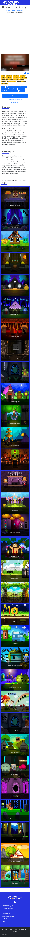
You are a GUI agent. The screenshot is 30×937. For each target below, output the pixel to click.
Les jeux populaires (8, 908)
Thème (9, 89)
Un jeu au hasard (7, 911)
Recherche (15, 77)
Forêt (14, 81)
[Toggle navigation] (27, 2)
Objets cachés (23, 77)
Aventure (23, 75)
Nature (3, 77)
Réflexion (9, 77)
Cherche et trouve (21, 81)
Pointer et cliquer (14, 79)
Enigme (9, 81)
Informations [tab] (15, 96)
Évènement (14, 90)
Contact (4, 919)
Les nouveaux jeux (7, 906)
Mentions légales (7, 924)
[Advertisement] (15, 34)
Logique (4, 81)
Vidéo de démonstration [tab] (15, 99)
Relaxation (9, 75)
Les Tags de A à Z (7, 913)
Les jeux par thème (18, 10)
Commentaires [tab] (15, 102)
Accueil (8, 10)
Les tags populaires (8, 916)
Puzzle (3, 75)
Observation (5, 83)
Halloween (16, 75)
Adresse (22, 79)
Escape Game (5, 79)
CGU (3, 921)
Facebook (4, 935)
